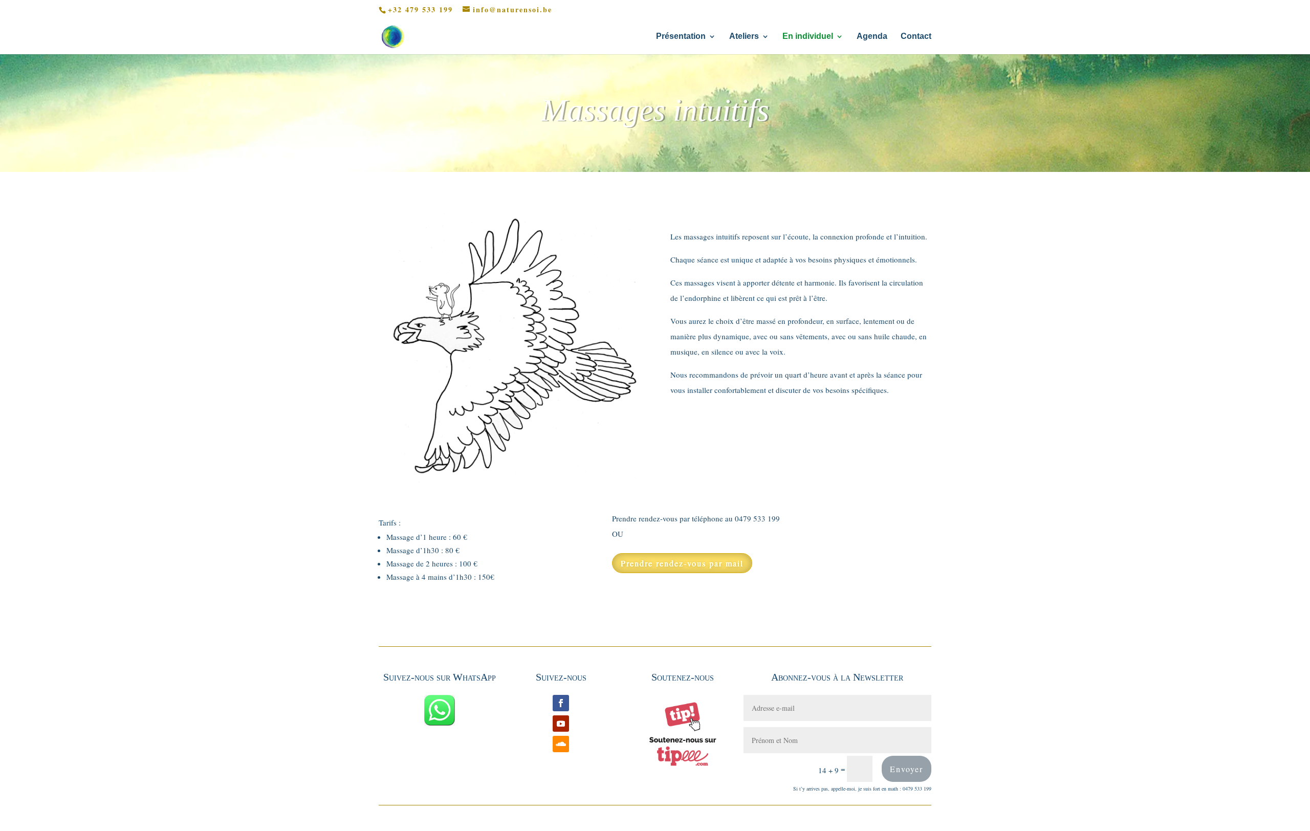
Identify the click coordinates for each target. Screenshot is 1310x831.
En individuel (807, 36)
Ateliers (744, 36)
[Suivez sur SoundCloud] (561, 744)
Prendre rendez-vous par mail (682, 563)
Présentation (681, 36)
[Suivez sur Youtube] (561, 723)
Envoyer (906, 768)
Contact (916, 36)
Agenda (872, 36)
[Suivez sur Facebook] (561, 703)
